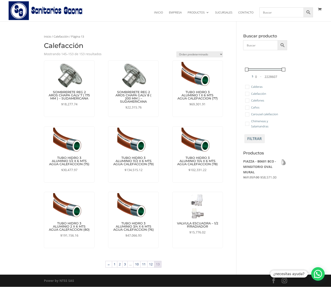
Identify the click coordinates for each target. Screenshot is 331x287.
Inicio (158, 12)
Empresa (175, 12)
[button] (318, 274)
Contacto (246, 12)
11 (144, 264)
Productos (196, 12)
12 (151, 264)
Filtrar (254, 138)
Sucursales (223, 12)
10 (137, 264)
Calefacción (61, 36)
